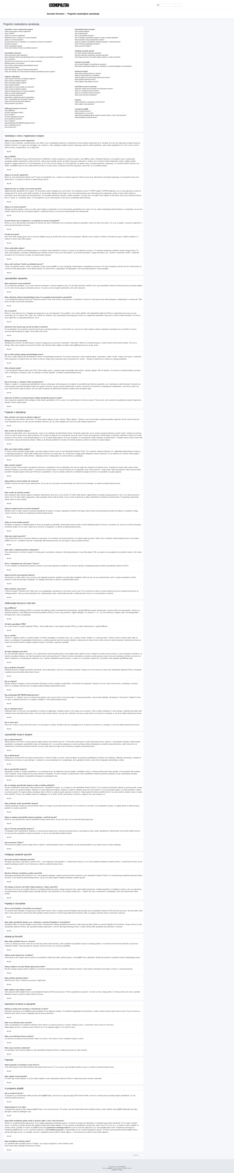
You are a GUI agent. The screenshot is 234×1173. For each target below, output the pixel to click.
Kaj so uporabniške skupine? (84, 35)
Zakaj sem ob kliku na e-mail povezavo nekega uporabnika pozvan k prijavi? (30, 71)
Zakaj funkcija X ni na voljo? (84, 113)
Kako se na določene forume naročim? (87, 93)
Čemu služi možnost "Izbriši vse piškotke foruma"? (21, 48)
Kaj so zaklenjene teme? (13, 125)
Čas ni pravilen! (10, 59)
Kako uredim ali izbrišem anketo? (16, 89)
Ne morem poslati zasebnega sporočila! (88, 53)
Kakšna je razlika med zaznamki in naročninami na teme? (94, 89)
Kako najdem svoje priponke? (85, 104)
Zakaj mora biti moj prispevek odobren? (18, 101)
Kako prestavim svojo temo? (14, 103)
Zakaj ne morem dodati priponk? (15, 93)
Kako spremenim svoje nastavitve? (16, 55)
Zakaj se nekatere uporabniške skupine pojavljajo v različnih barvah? (98, 42)
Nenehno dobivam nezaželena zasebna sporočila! (91, 55)
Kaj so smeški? (10, 115)
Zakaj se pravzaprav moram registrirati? (18, 31)
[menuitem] (185, 5)
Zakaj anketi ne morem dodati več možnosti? (19, 87)
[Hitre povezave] (186, 13)
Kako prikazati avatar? (12, 67)
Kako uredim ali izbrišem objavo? (16, 81)
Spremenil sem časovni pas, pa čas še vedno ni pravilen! (23, 61)
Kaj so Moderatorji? (81, 33)
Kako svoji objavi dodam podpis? (16, 83)
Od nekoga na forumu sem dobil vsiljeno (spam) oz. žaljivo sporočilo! (97, 57)
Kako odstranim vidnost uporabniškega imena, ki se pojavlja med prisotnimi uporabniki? (34, 57)
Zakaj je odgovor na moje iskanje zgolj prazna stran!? (92, 77)
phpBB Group (46, 1095)
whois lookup (55, 1125)
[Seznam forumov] (58, 5)
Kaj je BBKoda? (10, 110)
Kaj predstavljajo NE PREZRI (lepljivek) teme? (20, 123)
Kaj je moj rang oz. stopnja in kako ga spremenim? (21, 69)
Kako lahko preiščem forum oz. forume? (88, 73)
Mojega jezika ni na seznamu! (14, 63)
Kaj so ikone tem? (10, 127)
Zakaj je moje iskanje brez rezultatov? (87, 75)
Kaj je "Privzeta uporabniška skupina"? (87, 44)
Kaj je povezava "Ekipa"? (83, 46)
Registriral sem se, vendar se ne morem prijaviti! (20, 38)
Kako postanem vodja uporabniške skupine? (89, 40)
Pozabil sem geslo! (11, 44)
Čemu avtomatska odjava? (13, 46)
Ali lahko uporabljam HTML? (14, 112)
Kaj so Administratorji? (82, 31)
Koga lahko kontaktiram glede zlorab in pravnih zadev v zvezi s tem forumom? (100, 115)
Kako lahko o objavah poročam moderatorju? (19, 97)
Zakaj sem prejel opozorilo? (14, 95)
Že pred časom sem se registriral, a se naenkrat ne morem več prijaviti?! (28, 42)
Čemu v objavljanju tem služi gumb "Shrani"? (19, 99)
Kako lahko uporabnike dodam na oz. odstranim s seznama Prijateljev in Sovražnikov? (103, 66)
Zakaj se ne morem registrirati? (15, 35)
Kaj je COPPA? (10, 33)
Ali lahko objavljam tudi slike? (14, 117)
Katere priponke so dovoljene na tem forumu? (90, 102)
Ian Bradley (122, 1166)
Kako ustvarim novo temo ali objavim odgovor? (20, 79)
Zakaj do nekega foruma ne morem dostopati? (20, 91)
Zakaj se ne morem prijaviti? (14, 40)
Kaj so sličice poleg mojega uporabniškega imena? (22, 65)
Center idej (126, 1109)
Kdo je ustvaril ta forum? (83, 111)
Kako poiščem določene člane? (85, 79)
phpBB (109, 1168)
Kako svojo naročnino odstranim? (86, 95)
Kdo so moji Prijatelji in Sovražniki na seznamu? (91, 64)
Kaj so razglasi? (10, 121)
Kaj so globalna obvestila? (13, 119)
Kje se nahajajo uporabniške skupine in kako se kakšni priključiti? (96, 38)
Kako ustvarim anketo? (12, 85)
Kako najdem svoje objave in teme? (86, 81)
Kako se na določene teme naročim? (87, 91)
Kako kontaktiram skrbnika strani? (86, 117)
